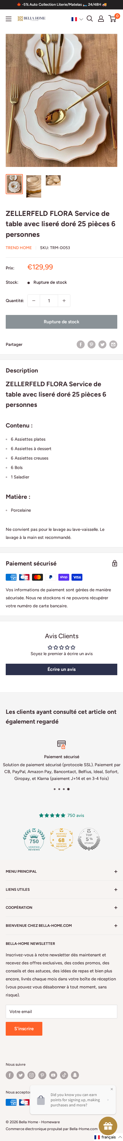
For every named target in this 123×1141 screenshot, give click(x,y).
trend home (19, 247)
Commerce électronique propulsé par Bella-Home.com (52, 1129)
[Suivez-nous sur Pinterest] (42, 1075)
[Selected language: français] (77, 19)
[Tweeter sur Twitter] (102, 344)
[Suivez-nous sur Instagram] (31, 1075)
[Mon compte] (101, 18)
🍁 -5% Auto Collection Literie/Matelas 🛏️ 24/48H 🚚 (62, 4)
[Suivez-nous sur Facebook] (10, 1075)
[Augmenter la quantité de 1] (64, 301)
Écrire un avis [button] (61, 669)
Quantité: (15, 300)
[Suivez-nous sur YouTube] (53, 1075)
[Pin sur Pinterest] (92, 344)
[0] (112, 18)
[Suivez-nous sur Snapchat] (75, 1075)
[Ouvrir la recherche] (90, 18)
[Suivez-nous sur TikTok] (64, 1075)
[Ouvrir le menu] (8, 19)
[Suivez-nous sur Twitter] (21, 1075)
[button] (77, 19)
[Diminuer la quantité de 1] (34, 301)
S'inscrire (24, 1028)
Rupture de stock (61, 321)
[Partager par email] (113, 344)
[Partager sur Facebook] (81, 344)
